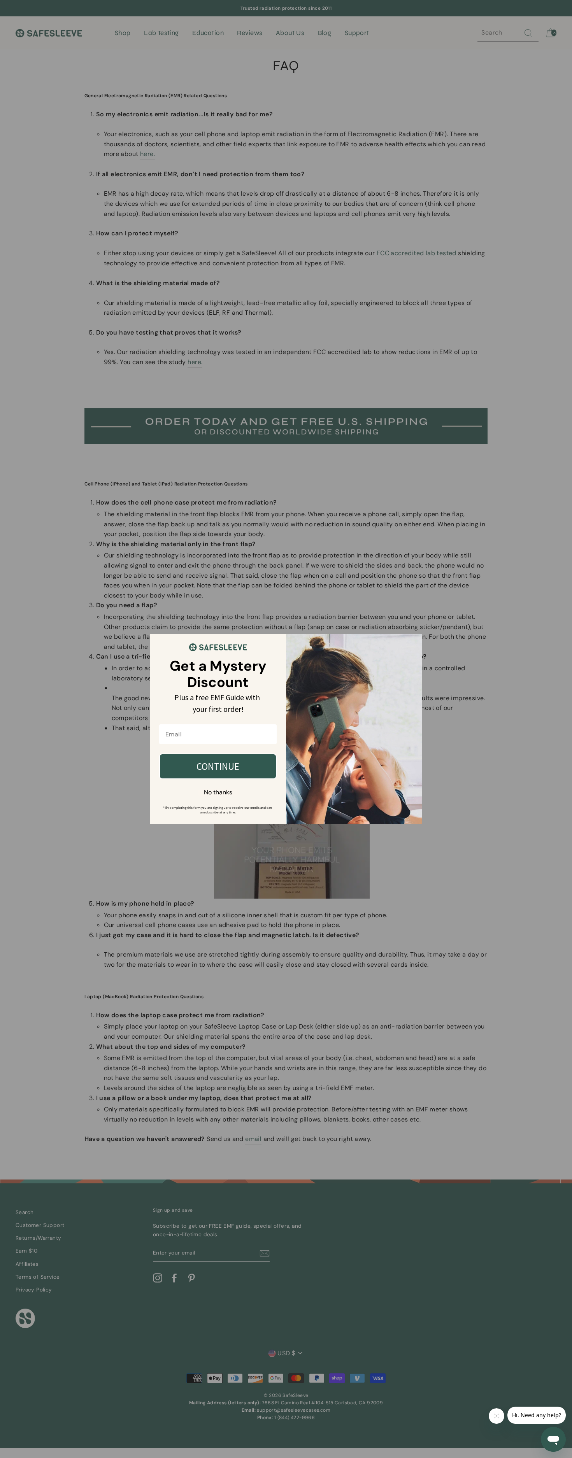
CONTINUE (218, 766)
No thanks (218, 792)
